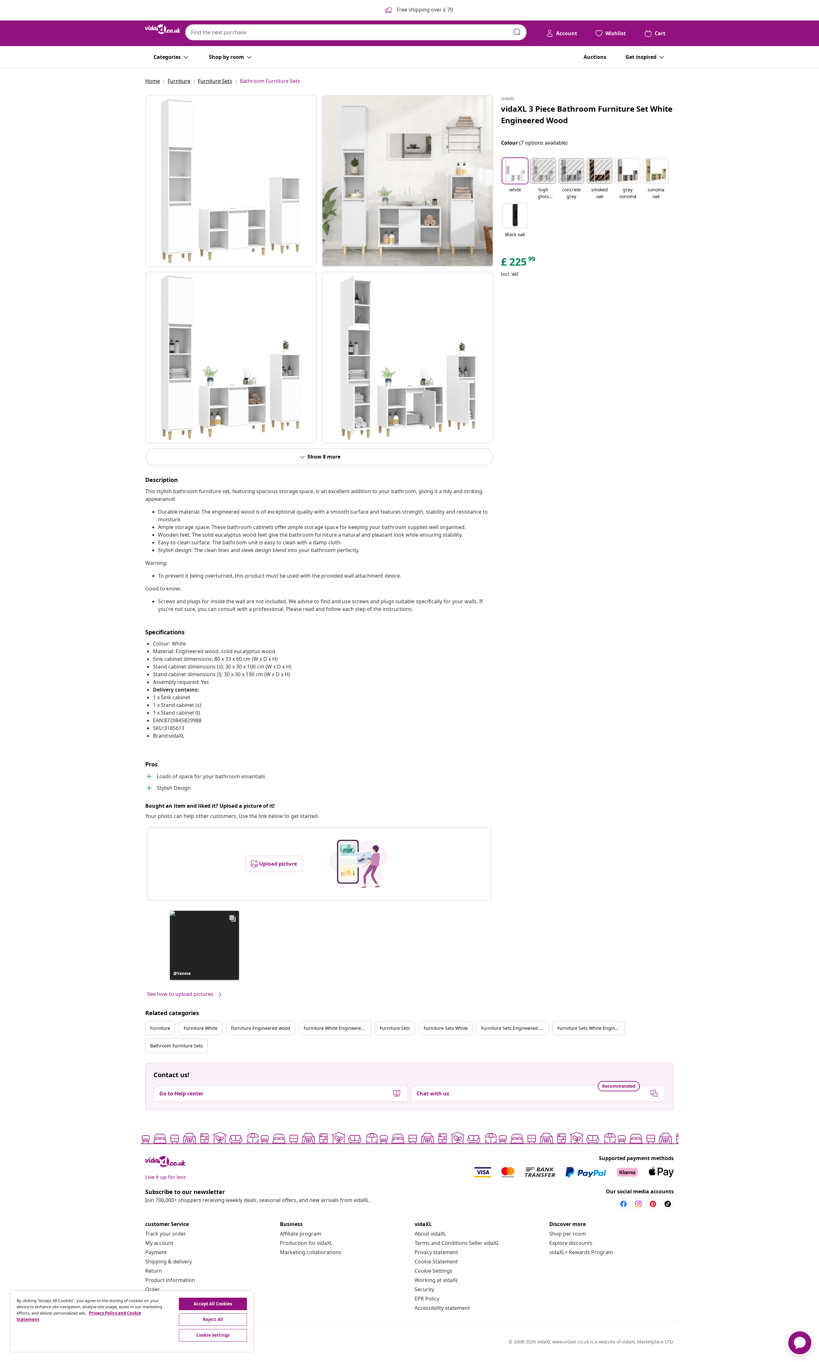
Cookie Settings (433, 1270)
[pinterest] (653, 1204)
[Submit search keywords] (517, 32)
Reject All (213, 1319)
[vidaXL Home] (162, 29)
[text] (518, 263)
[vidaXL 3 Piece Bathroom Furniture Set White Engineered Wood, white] (231, 181)
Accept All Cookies (213, 1304)
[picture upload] (358, 863)
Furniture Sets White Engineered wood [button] (590, 1028)
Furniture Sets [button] (395, 1028)
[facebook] (623, 1204)
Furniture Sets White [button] (446, 1028)
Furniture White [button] (201, 1028)
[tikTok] (667, 1204)
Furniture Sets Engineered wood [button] (514, 1028)
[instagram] (638, 1204)
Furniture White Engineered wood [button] (337, 1028)
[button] (204, 945)
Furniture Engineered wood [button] (260, 1028)
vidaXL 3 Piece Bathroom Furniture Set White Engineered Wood (586, 114)
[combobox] (356, 32)
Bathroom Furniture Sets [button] (176, 1046)
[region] (131, 1321)
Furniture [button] (160, 1028)
